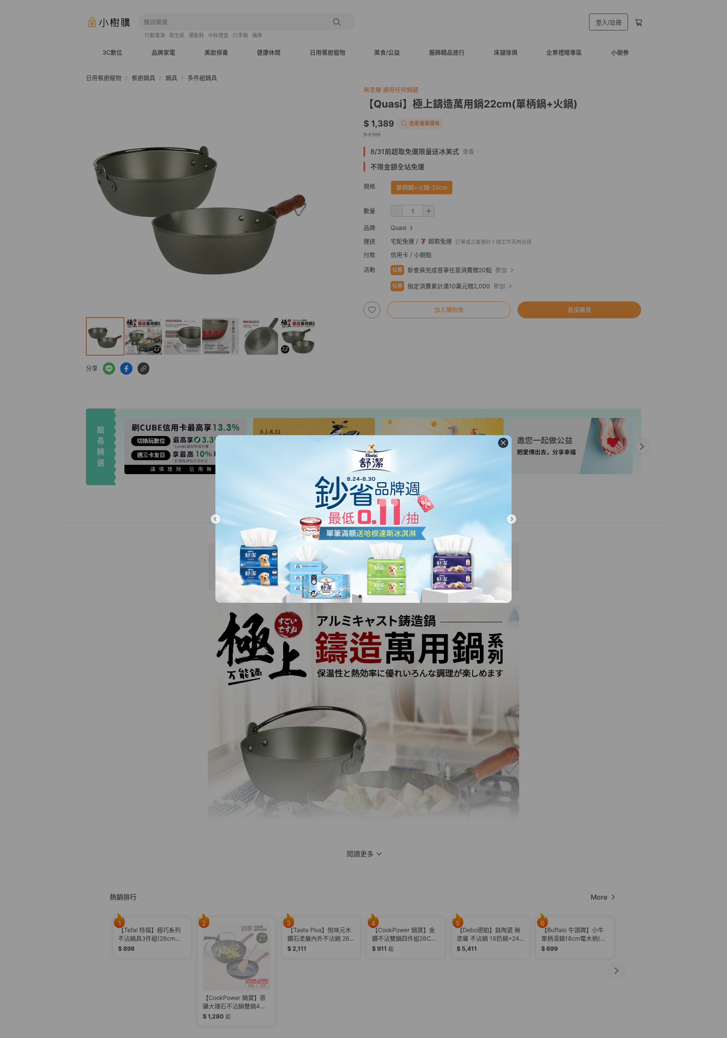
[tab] (360, 596)
